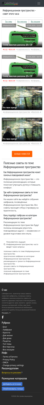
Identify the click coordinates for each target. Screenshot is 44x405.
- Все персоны (8, 346)
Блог (5, 327)
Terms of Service (10, 356)
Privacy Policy (9, 359)
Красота (6, 332)
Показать (5, 313)
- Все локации (8, 349)
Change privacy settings (13, 365)
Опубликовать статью (13, 388)
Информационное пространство (17, 112)
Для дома (7, 338)
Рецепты (7, 341)
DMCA (5, 362)
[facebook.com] (3, 317)
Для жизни (8, 335)
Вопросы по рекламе (11, 372)
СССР (6, 49)
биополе (35, 112)
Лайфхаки (7, 329)
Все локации (35, 21)
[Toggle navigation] (39, 3)
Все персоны (22, 21)
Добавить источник (12, 384)
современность (23, 49)
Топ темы (8, 21)
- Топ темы (6, 344)
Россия (12, 49)
